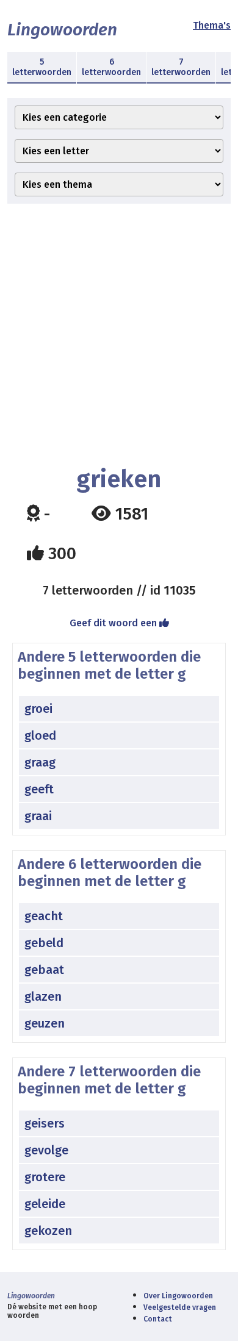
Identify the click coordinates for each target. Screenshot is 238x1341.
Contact (157, 1319)
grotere (44, 1177)
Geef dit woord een (114, 623)
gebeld (43, 942)
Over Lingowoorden (178, 1296)
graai (38, 816)
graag (40, 762)
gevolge (46, 1150)
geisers (44, 1123)
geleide (44, 1203)
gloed (40, 735)
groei (38, 708)
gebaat (44, 969)
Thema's (212, 25)
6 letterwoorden (111, 67)
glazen (43, 996)
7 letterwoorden (181, 67)
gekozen (48, 1230)
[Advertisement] (119, 335)
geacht (43, 916)
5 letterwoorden (41, 67)
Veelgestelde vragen (179, 1307)
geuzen (44, 1023)
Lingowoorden (62, 30)
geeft (39, 789)
